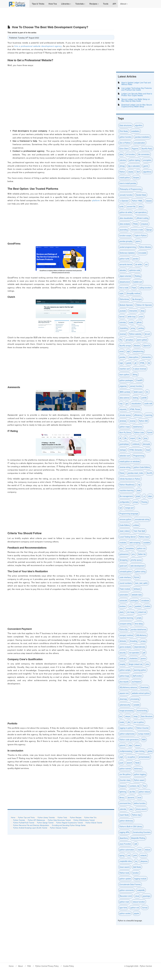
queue (143, 658)
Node (137, 762)
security (122, 652)
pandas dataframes (138, 629)
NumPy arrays (125, 345)
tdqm (150, 496)
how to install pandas (127, 183)
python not (141, 548)
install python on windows (129, 461)
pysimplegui (124, 444)
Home (13, 817)
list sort (147, 334)
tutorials (122, 322)
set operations (141, 212)
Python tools (124, 873)
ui (144, 496)
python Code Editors (142, 467)
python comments (126, 890)
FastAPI (139, 380)
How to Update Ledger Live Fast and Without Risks (136, 83)
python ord (134, 907)
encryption (147, 160)
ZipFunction (137, 676)
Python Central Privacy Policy (47, 966)
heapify (122, 664)
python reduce (144, 791)
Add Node (137, 867)
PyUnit (136, 577)
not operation (134, 652)
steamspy (123, 699)
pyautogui (146, 896)
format (144, 907)
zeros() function (136, 386)
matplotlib (141, 890)
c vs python (130, 757)
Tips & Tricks (37, 3)
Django (149, 229)
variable (136, 704)
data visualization (126, 218)
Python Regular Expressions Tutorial (69, 822)
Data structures (125, 125)
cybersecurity (124, 704)
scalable (146, 542)
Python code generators (129, 739)
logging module (140, 878)
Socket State (141, 195)
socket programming (127, 247)
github (139, 322)
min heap (130, 612)
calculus (122, 160)
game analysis (125, 647)
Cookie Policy (68, 966)
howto (121, 722)
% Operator (124, 200)
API (114, 3)
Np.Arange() (137, 299)
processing (134, 699)
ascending (123, 229)
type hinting (139, 751)
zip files (132, 791)
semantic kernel (125, 264)
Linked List (142, 612)
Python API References (36, 820)
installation (135, 131)
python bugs (124, 676)
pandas (122, 357)
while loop (132, 316)
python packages (126, 380)
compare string (125, 623)
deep (143, 310)
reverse (133, 421)
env (133, 554)
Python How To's (90, 817)
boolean (122, 606)
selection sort (124, 455)
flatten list (142, 554)
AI (120, 438)
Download (144, 687)
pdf (144, 652)
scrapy (143, 641)
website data (137, 594)
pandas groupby (125, 241)
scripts (139, 618)
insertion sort (124, 368)
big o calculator (134, 166)
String (135, 374)
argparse (123, 386)
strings (122, 166)
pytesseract (124, 554)
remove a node (137, 229)
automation (123, 594)
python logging (140, 774)
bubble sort (137, 282)
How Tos (52, 3)
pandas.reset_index (135, 473)
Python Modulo (145, 247)
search (129, 762)
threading (133, 641)
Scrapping (123, 560)
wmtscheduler (144, 757)
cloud (137, 896)
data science (124, 397)
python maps (124, 426)
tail (120, 507)
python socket (125, 913)
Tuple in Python (140, 235)
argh (121, 757)
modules (122, 542)
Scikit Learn (138, 392)
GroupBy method (133, 293)
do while (138, 264)
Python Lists (139, 432)
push (121, 762)
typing (121, 855)
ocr (130, 606)
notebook (136, 444)
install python (124, 177)
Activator (122, 641)
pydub (128, 363)
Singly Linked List (135, 664)
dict (129, 722)
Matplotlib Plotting (138, 838)
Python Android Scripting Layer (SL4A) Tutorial (30, 828)
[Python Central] (17, 4)
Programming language (128, 513)
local (139, 797)
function (136, 873)
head (148, 450)
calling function (145, 287)
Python (122, 171)
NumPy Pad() (147, 148)
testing (135, 397)
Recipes (93, 3)
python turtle (124, 258)
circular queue (125, 415)
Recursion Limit (125, 896)
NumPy (149, 473)
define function (140, 803)
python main (124, 901)
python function (125, 137)
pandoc (136, 258)
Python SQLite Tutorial (94, 822)
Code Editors (124, 525)
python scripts (125, 670)
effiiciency (138, 415)
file (139, 438)
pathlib (144, 397)
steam (137, 745)
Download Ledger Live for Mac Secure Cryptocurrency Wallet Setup (136, 105)
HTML (142, 363)
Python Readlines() (127, 484)
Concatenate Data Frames (130, 884)
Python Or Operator (144, 305)
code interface (125, 577)
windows (122, 421)
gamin (145, 166)
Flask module (124, 589)
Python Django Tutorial (45, 822)
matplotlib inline (125, 861)
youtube (122, 310)
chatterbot (133, 658)
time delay (139, 623)
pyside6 (138, 606)
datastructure (124, 282)
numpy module (144, 733)
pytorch (122, 745)
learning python (140, 670)
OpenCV (146, 345)
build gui (122, 658)
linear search (124, 867)
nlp (139, 484)
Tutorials (79, 3)
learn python (124, 374)
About (123, 3)
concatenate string (142, 519)
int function (130, 154)
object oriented (125, 276)
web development (137, 565)
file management (126, 496)
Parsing (144, 502)
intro (147, 664)
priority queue (136, 560)
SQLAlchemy (141, 635)
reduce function (139, 901)
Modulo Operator (126, 305)
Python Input (144, 536)
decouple (146, 444)
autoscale (123, 600)
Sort (138, 171)
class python (134, 357)
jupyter (136, 913)
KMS (144, 739)
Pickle (135, 224)
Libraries (65, 3)
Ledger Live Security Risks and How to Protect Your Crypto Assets (136, 94)
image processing (126, 710)
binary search (141, 809)
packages (134, 600)
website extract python (141, 693)
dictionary (138, 768)
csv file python (125, 774)
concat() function (126, 195)
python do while (125, 212)
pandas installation (142, 137)
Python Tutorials (19, 820)
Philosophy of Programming (130, 189)
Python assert (139, 780)
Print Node (123, 131)
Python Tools (62, 817)
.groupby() (129, 339)
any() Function (125, 844)
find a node (123, 287)
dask (139, 490)
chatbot (147, 606)
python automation (126, 849)
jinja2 (138, 496)
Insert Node (124, 815)
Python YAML (137, 200)
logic (121, 363)
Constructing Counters (142, 832)
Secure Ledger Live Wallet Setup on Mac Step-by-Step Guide (135, 100)
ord (129, 855)
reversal (122, 334)
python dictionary (126, 820)
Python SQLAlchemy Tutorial (84, 820)
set (146, 264)
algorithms (147, 171)
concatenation (139, 142)
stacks (130, 171)
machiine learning (126, 490)
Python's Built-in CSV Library (130, 826)
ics (136, 861)
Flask (134, 287)
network (143, 855)
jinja (145, 438)
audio (131, 322)
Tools (105, 3)
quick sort (123, 565)
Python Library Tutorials (46, 817)
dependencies (139, 647)
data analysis (124, 224)
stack (121, 612)
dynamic (131, 797)
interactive (133, 310)
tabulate (122, 270)
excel (121, 351)
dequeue (144, 861)
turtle (121, 206)
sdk (135, 844)
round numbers (125, 583)
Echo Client (124, 148)
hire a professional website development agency (38, 46)
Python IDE (143, 421)
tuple (121, 293)
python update (125, 878)
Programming (138, 455)
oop (121, 403)
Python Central (146, 966)
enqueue (144, 224)
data (121, 154)
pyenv (138, 241)
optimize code (134, 270)
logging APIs (124, 832)
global (150, 751)
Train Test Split (139, 531)
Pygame (135, 148)
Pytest (121, 473)
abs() (141, 206)
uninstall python (125, 571)
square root (124, 693)
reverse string (124, 467)
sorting (141, 328)
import (132, 438)
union (141, 316)
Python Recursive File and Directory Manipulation (31, 825)
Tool (144, 786)
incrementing (142, 710)
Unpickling (123, 328)
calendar (122, 809)
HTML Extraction (136, 450)
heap (136, 716)
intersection (146, 357)
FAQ (29, 966)
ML (125, 438)
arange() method (126, 635)
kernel (121, 316)
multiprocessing (125, 751)
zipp (130, 745)
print (135, 855)
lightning (122, 791)
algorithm (138, 125)
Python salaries (135, 334)
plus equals (124, 681)
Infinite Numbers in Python (129, 479)
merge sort (129, 507)
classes (149, 200)
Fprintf (149, 432)
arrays (135, 502)
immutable (142, 253)
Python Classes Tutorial (58, 828)
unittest (136, 525)
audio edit (148, 403)
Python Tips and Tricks (26, 817)
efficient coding (142, 218)
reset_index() (124, 531)
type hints (123, 907)
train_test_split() (141, 583)
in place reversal (139, 368)
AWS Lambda (124, 392)
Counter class (124, 780)
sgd (128, 351)
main (140, 849)
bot (120, 716)
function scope (125, 235)
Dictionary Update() (127, 253)
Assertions (123, 838)
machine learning (126, 618)
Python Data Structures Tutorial (59, 820)
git (135, 363)
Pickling (138, 276)
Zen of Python (125, 142)
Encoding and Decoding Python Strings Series (69, 825)
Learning (148, 415)
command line (125, 803)
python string (140, 571)
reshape (122, 450)
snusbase (145, 600)
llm (147, 392)
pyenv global (142, 339)
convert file (131, 206)
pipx (121, 548)
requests (122, 409)
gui (127, 403)
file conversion (144, 154)
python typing (134, 160)
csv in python (139, 722)
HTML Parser (135, 409)
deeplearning (138, 351)
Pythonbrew (124, 299)
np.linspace (136, 681)
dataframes (137, 426)
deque (127, 716)
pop (131, 809)
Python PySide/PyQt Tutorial (23, 822)
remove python (125, 519)
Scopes (136, 177)
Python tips (136, 815)
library (121, 797)
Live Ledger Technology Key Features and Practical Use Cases (136, 89)
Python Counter (142, 728)
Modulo (137, 345)
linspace (122, 786)
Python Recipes (76, 817)
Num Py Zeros (125, 432)
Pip (120, 339)
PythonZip (123, 629)
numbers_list (134, 786)
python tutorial (125, 768)
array (133, 328)
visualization (136, 403)
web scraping (135, 542)
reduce (147, 849)
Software (136, 589)
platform (96, 200)
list (149, 363)
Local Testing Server (127, 536)
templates (130, 548)
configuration (124, 502)
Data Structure (146, 716)
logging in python (126, 728)
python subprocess (127, 733)
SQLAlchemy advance (128, 687)
